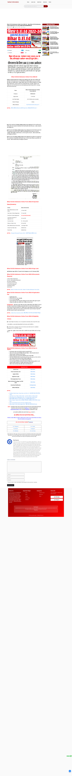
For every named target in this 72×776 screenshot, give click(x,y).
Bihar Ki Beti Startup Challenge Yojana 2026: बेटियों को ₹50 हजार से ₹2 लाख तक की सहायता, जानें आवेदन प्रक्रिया (54, 38)
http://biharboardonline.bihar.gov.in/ (32, 104)
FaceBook (16, 428)
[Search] (46, 6)
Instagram (33, 428)
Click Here (33, 374)
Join (22, 50)
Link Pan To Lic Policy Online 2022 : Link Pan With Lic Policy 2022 (23, 395)
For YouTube (33, 430)
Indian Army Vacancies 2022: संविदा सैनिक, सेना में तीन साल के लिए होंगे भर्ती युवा (25, 312)
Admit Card (39, 2)
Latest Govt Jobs (41, 492)
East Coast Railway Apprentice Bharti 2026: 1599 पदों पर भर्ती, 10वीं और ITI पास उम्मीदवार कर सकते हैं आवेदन (54, 43)
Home (28, 2)
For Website (15, 430)
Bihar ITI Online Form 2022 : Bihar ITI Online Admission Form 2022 (25, 289)
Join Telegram (56, 499)
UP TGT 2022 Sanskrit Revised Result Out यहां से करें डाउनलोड (54, 53)
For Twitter (33, 426)
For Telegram (15, 426)
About (26, 494)
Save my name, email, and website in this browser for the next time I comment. (22, 482)
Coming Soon (33, 385)
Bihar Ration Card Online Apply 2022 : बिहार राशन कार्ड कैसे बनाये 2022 (23, 404)
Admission (45, 2)
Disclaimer (27, 499)
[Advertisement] (36, 15)
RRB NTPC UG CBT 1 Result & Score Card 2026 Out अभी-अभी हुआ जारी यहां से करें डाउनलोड (54, 48)
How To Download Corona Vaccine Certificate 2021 (20, 402)
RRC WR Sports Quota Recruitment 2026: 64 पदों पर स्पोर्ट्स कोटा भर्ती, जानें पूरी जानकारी (54, 27)
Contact (26, 496)
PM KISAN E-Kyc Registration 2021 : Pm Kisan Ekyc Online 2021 (23, 397)
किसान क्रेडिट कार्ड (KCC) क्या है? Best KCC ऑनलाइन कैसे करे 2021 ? (24, 107)
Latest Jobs (33, 2)
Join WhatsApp (56, 496)
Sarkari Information (13, 2)
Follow (22, 52)
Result (50, 2)
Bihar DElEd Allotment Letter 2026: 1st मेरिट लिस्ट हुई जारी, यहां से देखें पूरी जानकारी (54, 32)
